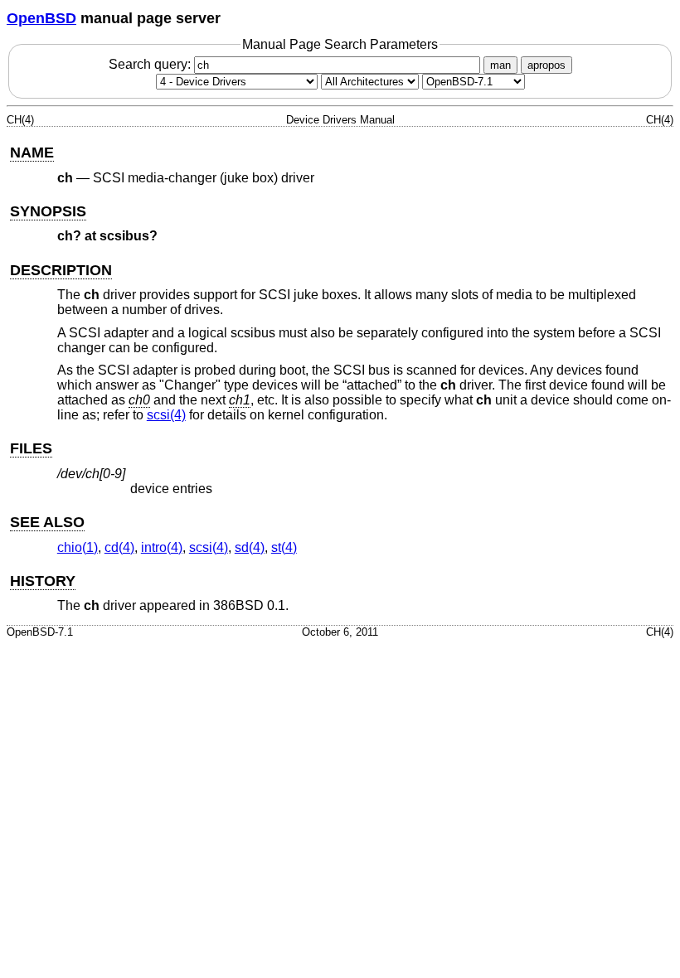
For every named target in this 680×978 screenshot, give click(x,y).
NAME (32, 152)
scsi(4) (166, 415)
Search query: (151, 64)
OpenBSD (41, 18)
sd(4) (250, 547)
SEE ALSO (47, 522)
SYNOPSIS (48, 211)
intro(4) (161, 547)
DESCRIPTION (61, 270)
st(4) (284, 547)
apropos (546, 65)
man (500, 65)
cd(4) (119, 547)
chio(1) (77, 547)
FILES (31, 448)
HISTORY (42, 581)
